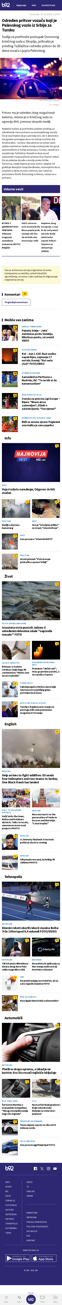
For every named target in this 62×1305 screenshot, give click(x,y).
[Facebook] (35, 1168)
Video (29, 1182)
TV (28, 1186)
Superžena (11, 1214)
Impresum (31, 1217)
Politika (6, 521)
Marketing (32, 1212)
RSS (28, 1235)
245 (15, 373)
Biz (7, 1191)
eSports (9, 1219)
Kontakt (31, 1240)
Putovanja (11, 1205)
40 (15, 327)
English (6, 771)
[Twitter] (42, 1168)
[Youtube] (55, 1168)
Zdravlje (10, 1200)
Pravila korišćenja (37, 1222)
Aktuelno (7, 924)
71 (15, 350)
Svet (4, 485)
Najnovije (21, 5)
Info (7, 1182)
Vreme (30, 1196)
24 (15, 1141)
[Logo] (6, 5)
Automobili (11, 1228)
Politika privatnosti (37, 1226)
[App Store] (44, 1258)
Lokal (8, 1232)
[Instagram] (48, 1168)
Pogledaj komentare (16, 302)
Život (8, 1196)
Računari (37, 960)
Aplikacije (32, 1231)
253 (15, 395)
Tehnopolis (11, 1223)
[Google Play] (18, 1258)
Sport (8, 1186)
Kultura (9, 1209)
